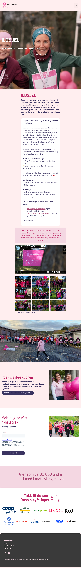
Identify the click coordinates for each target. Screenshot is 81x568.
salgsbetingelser (44, 559)
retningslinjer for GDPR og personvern (30, 559)
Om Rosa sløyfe (9, 546)
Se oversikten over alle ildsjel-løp (38, 213)
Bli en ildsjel (41, 59)
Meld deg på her (41, 54)
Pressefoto (7, 548)
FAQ (5, 543)
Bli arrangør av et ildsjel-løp (36, 209)
